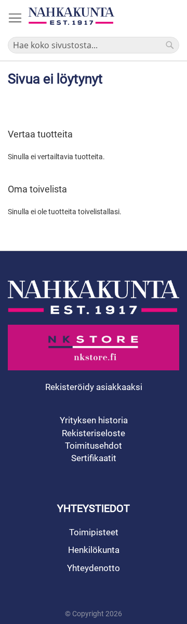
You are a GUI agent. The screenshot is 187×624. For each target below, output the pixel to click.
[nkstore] (93, 347)
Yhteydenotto (93, 568)
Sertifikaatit (93, 458)
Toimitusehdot (93, 445)
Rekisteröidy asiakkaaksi (93, 387)
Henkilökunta (93, 550)
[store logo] (71, 16)
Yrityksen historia (94, 420)
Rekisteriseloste (93, 433)
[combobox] (93, 45)
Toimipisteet (93, 532)
